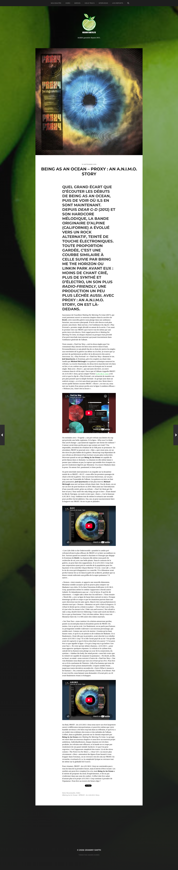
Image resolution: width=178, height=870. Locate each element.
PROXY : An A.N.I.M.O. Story (89, 795)
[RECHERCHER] (128, 3)
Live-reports (117, 3)
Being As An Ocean (70, 795)
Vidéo (67, 3)
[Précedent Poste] (2, 435)
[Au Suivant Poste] (175, 435)
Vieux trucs (90, 3)
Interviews (103, 3)
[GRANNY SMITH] (89, 23)
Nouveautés (56, 3)
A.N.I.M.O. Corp (102, 374)
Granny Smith (93, 850)
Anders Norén (93, 855)
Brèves (77, 3)
